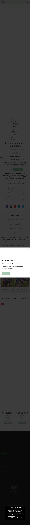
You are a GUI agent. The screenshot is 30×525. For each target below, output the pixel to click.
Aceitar (11, 517)
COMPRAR (6, 273)
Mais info (19, 517)
